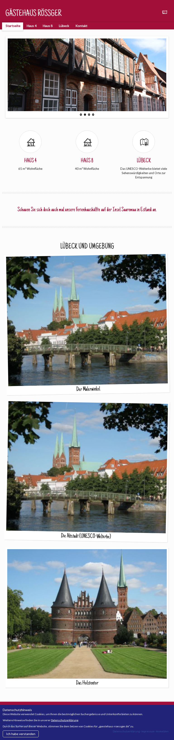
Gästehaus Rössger (33, 14)
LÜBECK (144, 161)
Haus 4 (31, 26)
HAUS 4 (30, 161)
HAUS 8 (87, 161)
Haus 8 (48, 26)
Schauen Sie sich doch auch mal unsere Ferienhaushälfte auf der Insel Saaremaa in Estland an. (87, 210)
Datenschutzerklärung (64, 720)
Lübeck (64, 26)
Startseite (13, 26)
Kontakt (81, 26)
